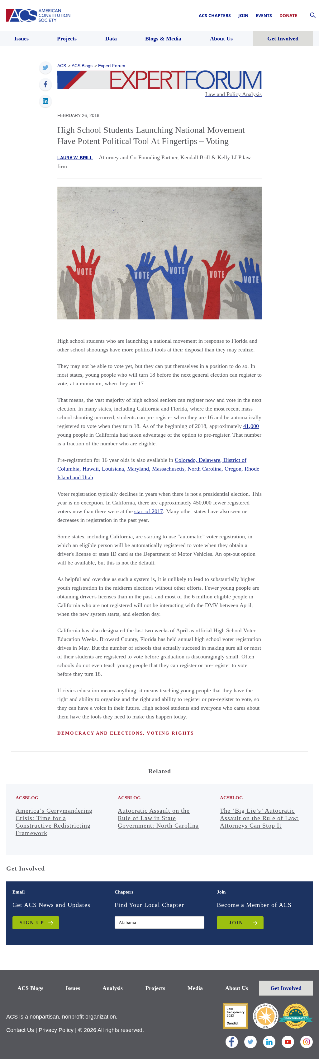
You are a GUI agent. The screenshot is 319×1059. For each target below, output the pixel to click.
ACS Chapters (215, 15)
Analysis (112, 988)
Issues (73, 988)
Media (195, 988)
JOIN (236, 922)
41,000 (251, 426)
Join (243, 15)
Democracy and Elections (100, 733)
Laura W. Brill (75, 157)
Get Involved (286, 988)
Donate (288, 15)
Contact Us (20, 1030)
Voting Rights (169, 733)
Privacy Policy (56, 1030)
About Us (236, 988)
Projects (155, 988)
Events (264, 15)
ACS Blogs (30, 988)
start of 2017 (148, 511)
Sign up (32, 922)
